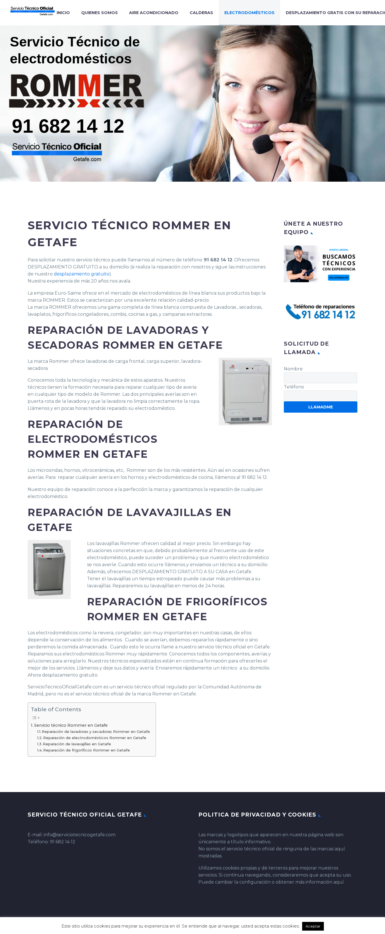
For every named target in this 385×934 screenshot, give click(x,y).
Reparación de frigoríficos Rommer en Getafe (86, 750)
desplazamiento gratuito (81, 274)
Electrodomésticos (249, 12)
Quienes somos (99, 12)
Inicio (63, 12)
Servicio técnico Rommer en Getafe (71, 725)
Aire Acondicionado (153, 12)
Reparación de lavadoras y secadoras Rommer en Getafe (96, 731)
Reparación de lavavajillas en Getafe (77, 744)
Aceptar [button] (313, 926)
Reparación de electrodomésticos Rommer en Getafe (94, 737)
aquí (338, 882)
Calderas (201, 12)
